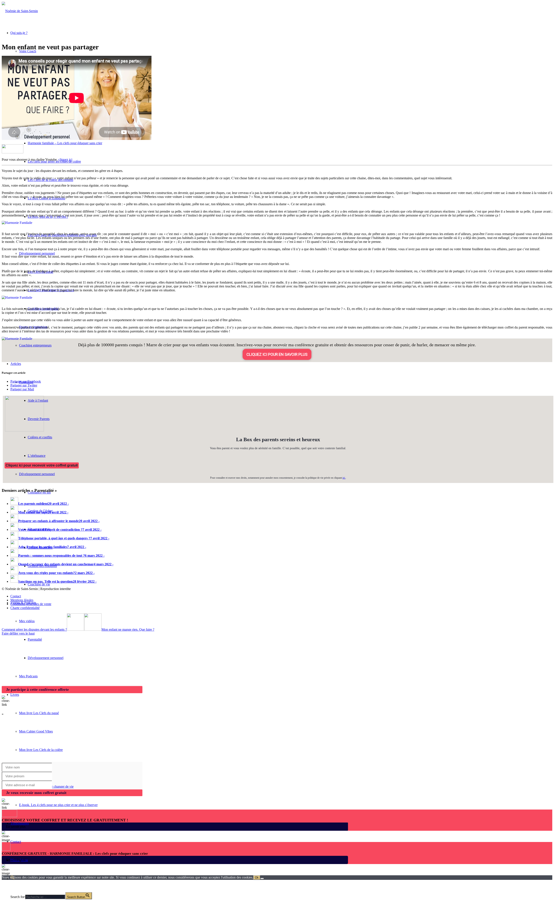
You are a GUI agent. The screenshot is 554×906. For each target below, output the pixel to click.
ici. (344, 477)
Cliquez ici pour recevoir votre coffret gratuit (42, 465)
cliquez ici (65, 159)
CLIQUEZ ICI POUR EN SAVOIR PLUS (277, 354)
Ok (257, 877)
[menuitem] (281, 639)
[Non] (262, 878)
